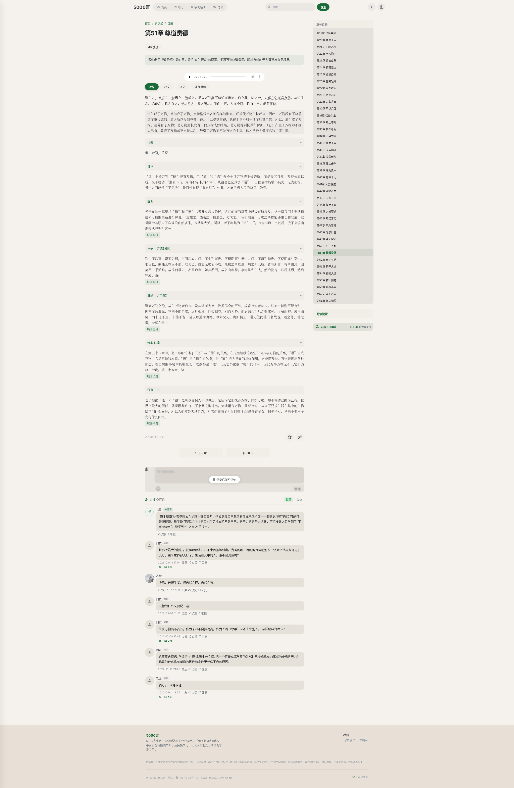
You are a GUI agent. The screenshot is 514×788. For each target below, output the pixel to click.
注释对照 (200, 87)
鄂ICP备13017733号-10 (183, 777)
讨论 (220, 7)
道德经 (159, 23)
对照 (152, 87)
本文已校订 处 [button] (156, 436)
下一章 (246, 453)
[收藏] (290, 437)
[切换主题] (371, 7)
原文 (167, 87)
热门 (180, 7)
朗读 (155, 47)
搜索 (323, 7)
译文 (182, 87)
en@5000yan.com (220, 777)
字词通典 (200, 7)
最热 (299, 499)
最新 (288, 499)
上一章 (203, 453)
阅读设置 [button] (322, 314)
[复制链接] (300, 437)
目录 (170, 23)
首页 (164, 7)
